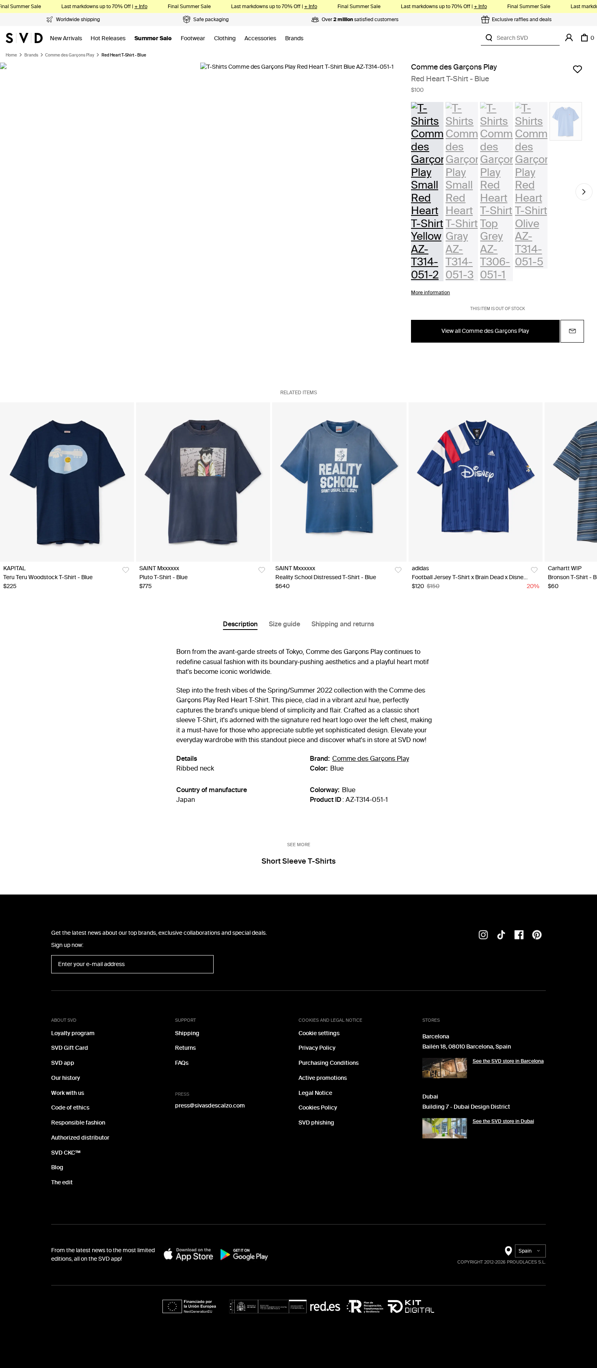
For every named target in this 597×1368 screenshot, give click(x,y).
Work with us (67, 1093)
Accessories (260, 38)
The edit (62, 1182)
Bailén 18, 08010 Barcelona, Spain (466, 1046)
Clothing (225, 38)
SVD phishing (316, 1122)
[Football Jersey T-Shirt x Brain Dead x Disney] (476, 482)
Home (11, 55)
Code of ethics (70, 1107)
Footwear (193, 38)
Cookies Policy (317, 1107)
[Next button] (584, 191)
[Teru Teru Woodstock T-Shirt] (67, 482)
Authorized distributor (80, 1137)
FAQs (181, 1063)
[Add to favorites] (577, 69)
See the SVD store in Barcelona (508, 1061)
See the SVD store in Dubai (503, 1121)
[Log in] (569, 38)
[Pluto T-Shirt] (203, 482)
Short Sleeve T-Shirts (298, 861)
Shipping (187, 1033)
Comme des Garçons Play (69, 55)
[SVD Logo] (24, 38)
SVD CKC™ (65, 1152)
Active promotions (322, 1078)
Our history (65, 1078)
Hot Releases (108, 38)
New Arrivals (66, 38)
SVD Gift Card (69, 1047)
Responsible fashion (78, 1122)
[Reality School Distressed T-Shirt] (339, 482)
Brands (294, 38)
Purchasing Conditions (328, 1063)
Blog (57, 1167)
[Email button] (572, 331)
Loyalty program (73, 1033)
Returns (185, 1047)
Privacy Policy (316, 1047)
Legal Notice (315, 1093)
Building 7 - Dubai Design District (466, 1106)
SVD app (62, 1063)
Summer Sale (153, 38)
